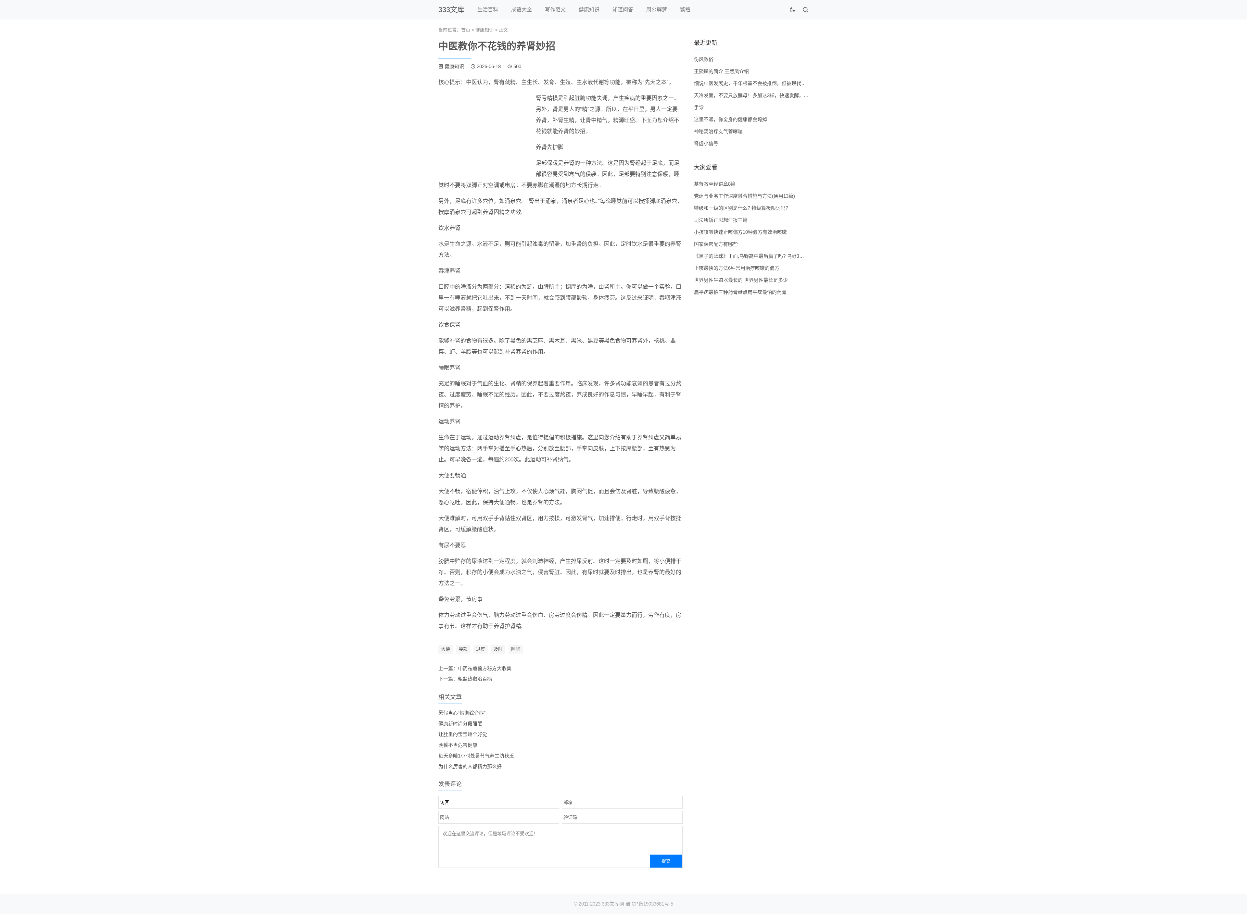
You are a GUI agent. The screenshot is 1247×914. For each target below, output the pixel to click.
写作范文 (555, 9)
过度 (480, 649)
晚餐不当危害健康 (457, 745)
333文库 (451, 10)
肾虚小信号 (706, 143)
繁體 (685, 9)
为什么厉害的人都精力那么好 (470, 766)
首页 (465, 29)
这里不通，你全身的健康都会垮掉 (730, 119)
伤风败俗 (703, 59)
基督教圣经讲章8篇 (715, 184)
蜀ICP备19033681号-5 (649, 904)
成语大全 (521, 9)
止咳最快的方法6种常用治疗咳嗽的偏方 (736, 268)
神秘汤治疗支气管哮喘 (718, 131)
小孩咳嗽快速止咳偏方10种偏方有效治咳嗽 (740, 232)
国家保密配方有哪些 (716, 244)
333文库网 (613, 904)
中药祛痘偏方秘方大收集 (484, 668)
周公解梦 (656, 9)
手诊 (699, 107)
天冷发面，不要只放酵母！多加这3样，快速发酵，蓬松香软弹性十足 (768, 95)
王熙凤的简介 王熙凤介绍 (721, 71)
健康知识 (589, 9)
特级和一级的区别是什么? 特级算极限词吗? (741, 208)
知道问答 (622, 9)
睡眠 (515, 649)
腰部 (463, 649)
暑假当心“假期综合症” (461, 713)
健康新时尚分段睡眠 (460, 723)
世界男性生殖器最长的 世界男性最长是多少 (741, 280)
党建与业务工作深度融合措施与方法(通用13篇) (744, 196)
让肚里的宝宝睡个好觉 (462, 734)
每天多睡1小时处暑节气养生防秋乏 (476, 755)
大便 (445, 649)
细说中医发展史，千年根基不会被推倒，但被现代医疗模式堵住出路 (767, 83)
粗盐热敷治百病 (475, 679)
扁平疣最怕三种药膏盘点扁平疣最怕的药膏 (740, 292)
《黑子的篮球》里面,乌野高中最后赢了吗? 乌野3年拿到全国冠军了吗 (768, 256)
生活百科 (487, 9)
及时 (498, 649)
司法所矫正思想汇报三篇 (721, 220)
